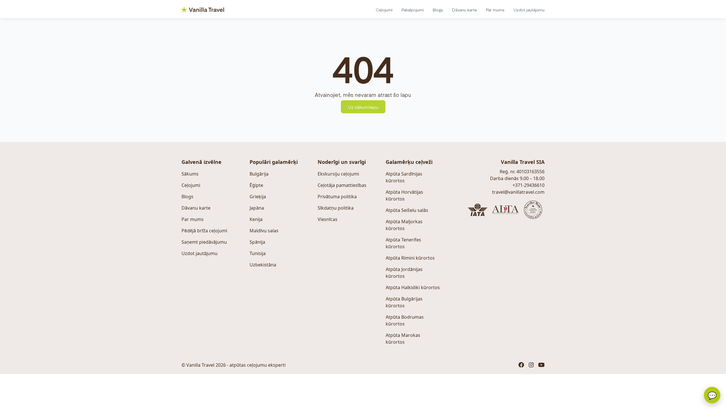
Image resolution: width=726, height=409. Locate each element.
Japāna (257, 208)
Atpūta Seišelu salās (407, 210)
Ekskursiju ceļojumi (338, 174)
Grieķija (258, 196)
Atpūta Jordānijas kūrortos (404, 272)
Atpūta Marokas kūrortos (403, 338)
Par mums (495, 9)
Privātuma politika (337, 196)
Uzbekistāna (263, 265)
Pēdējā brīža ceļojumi (204, 231)
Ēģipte (256, 185)
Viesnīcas (327, 219)
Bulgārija (259, 174)
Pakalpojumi (413, 9)
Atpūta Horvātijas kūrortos (404, 195)
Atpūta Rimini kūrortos (410, 258)
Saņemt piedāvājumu (204, 242)
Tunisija (258, 253)
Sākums (190, 174)
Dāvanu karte (464, 9)
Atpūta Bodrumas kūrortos (405, 320)
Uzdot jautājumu (529, 9)
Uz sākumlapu (363, 107)
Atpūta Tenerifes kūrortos (403, 243)
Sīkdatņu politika (336, 208)
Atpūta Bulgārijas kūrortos (404, 302)
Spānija (257, 242)
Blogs (438, 9)
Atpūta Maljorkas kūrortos (404, 224)
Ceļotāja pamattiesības (342, 185)
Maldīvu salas (264, 231)
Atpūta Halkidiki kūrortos (413, 287)
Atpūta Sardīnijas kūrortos (404, 177)
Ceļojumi (384, 9)
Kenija (256, 219)
